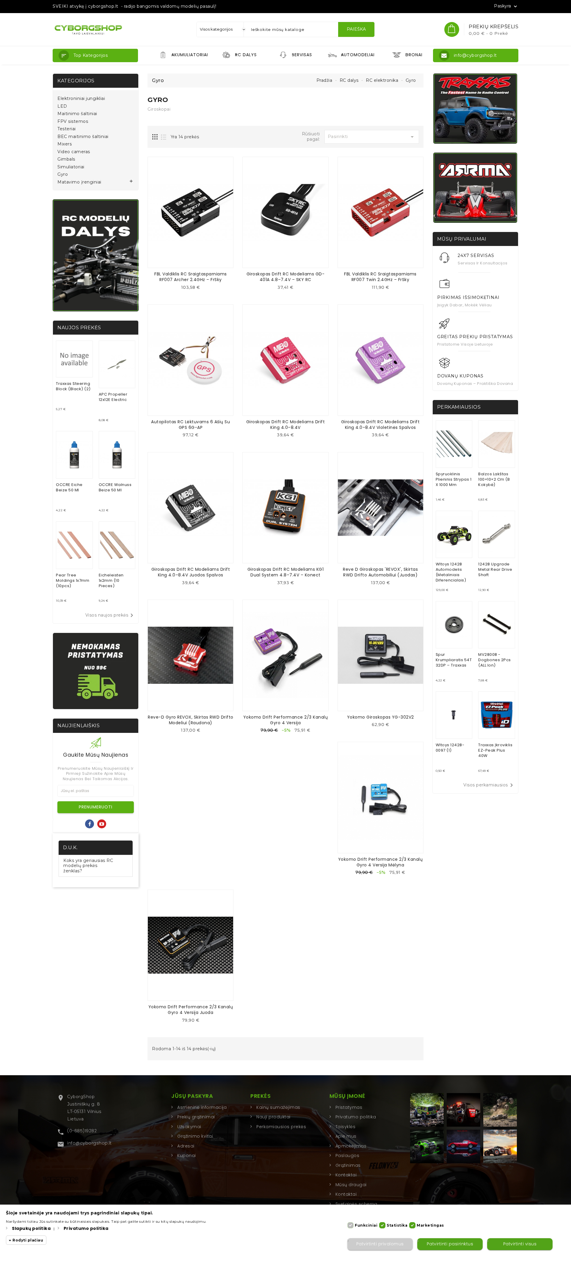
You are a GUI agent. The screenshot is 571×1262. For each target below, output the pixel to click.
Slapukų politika (31, 1228)
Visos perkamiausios (489, 785)
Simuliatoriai (70, 167)
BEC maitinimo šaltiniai (83, 136)
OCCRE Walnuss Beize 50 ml (115, 487)
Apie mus (346, 1136)
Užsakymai (189, 1127)
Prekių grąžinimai (196, 1117)
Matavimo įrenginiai (79, 182)
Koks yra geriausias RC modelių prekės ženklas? (88, 866)
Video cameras (73, 151)
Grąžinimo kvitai (195, 1136)
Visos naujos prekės (110, 615)
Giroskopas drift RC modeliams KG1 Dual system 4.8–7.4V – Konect (285, 572)
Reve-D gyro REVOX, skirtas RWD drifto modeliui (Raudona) (190, 720)
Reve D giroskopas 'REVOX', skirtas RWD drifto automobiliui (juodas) (380, 572)
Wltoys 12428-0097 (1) (450, 747)
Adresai (185, 1146)
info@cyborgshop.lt (89, 1143)
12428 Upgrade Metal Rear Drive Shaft (495, 569)
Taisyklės (345, 1127)
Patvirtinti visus (520, 1244)
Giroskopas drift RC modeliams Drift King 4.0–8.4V (285, 424)
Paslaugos (347, 1155)
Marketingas (430, 1225)
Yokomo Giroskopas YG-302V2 (380, 717)
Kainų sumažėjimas (278, 1107)
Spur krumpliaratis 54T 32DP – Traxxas (454, 660)
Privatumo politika (355, 1117)
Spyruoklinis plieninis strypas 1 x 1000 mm (454, 479)
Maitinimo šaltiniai (77, 113)
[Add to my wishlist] (195, 289)
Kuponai (186, 1155)
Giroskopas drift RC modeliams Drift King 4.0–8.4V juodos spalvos (190, 572)
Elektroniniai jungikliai (81, 98)
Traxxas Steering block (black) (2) (73, 386)
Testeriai (66, 128)
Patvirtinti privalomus (380, 1244)
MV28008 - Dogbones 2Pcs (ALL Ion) (494, 660)
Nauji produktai (273, 1117)
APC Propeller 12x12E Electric (113, 396)
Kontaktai (346, 1175)
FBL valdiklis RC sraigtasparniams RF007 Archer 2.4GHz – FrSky (190, 277)
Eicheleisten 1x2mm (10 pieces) (111, 580)
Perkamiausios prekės (281, 1127)
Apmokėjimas (351, 1146)
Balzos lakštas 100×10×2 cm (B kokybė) (494, 479)
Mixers (64, 144)
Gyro (62, 174)
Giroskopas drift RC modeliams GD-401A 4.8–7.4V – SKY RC (286, 277)
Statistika (397, 1225)
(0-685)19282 (82, 1131)
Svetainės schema (356, 1204)
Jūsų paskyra (192, 1096)
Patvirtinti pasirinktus (450, 1244)
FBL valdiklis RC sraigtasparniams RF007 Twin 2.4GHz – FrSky (380, 277)
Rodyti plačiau (27, 1240)
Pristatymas (349, 1107)
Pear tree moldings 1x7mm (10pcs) (72, 580)
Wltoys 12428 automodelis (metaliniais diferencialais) (451, 572)
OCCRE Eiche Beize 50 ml (69, 487)
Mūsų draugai (351, 1185)
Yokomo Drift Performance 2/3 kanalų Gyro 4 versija (285, 720)
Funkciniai (366, 1225)
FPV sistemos (72, 121)
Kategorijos (76, 81)
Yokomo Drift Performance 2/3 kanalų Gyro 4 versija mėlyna (380, 862)
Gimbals (66, 159)
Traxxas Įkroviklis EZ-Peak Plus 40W (495, 750)
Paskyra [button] (506, 6)
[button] (95, 55)
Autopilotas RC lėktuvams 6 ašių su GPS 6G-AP (190, 424)
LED (62, 106)
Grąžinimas (348, 1165)
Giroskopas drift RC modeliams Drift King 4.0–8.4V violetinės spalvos (380, 424)
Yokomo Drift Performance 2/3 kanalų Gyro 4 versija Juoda (190, 1009)
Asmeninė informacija (202, 1107)
